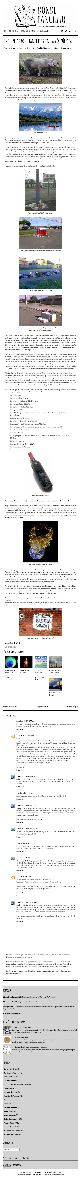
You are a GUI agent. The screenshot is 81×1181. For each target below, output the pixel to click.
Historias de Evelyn (11, 1092)
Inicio (4, 31)
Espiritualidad (9, 1081)
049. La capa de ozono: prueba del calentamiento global (11, 673)
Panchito (19, 776)
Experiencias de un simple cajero (16, 1084)
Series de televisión (11, 1119)
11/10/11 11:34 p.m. (31, 829)
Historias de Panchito (12, 1096)
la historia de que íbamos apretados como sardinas (35, 572)
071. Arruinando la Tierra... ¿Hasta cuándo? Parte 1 (55, 672)
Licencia (47, 31)
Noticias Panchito (10, 1108)
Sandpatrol (35, 1174)
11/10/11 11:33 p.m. (31, 805)
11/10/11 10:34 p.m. (32, 776)
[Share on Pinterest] (19, 643)
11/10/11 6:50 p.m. (29, 721)
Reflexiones (55, 48)
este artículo (27, 602)
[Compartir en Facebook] (15, 647)
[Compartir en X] (13, 647)
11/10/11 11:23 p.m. (28, 793)
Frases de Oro (9, 1088)
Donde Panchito (39, 1172)
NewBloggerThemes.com (57, 1174)
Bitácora (32, 31)
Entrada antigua (72, 706)
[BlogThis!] (11, 647)
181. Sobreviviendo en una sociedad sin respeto (29, 1047)
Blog (9, 31)
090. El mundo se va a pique (25, 671)
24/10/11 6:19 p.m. (28, 877)
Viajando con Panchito (12, 1134)
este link (48, 598)
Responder (20, 729)
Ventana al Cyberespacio (13, 1131)
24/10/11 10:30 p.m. (32, 902)
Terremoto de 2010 (11, 1123)
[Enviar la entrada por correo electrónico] (5, 647)
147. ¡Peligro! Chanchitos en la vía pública (38, 40)
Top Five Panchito (10, 1127)
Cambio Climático (43, 48)
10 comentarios (66, 48)
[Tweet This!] (17, 643)
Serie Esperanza (10, 1115)
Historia (15, 31)
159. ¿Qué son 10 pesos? (20, 1037)
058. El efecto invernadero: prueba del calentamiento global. (39, 674)
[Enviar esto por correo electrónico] (9, 647)
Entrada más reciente (10, 706)
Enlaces (40, 31)
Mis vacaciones (9, 1100)
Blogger (59, 1172)
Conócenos (24, 31)
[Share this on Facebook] (15, 643)
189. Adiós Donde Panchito (21, 1027)
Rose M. (19, 736)
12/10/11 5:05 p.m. (32, 858)
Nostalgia (7, 1104)
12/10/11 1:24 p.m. (26, 843)
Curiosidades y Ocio (11, 1077)
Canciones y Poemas (11, 1073)
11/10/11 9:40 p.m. (28, 736)
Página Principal (42, 706)
